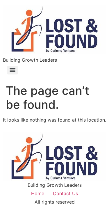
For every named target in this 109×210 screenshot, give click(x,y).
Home (37, 193)
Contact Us (65, 193)
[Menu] (12, 70)
